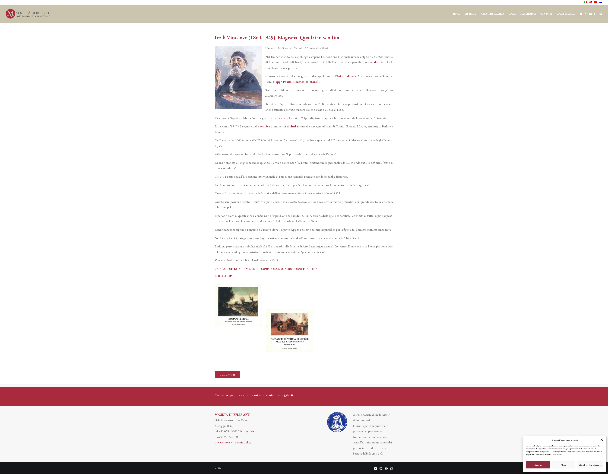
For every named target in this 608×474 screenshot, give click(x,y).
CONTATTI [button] (546, 14)
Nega (563, 464)
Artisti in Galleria (492, 14)
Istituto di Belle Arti (350, 76)
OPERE (512, 14)
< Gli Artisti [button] (227, 375)
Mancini (378, 62)
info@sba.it (285, 395)
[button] (601, 439)
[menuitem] (586, 2)
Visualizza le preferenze (590, 464)
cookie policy (243, 442)
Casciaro (282, 118)
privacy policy (223, 442)
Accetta (538, 464)
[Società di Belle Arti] (28, 14)
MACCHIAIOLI (528, 14)
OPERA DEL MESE (566, 14)
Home (456, 14)
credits (218, 468)
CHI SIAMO (470, 14)
